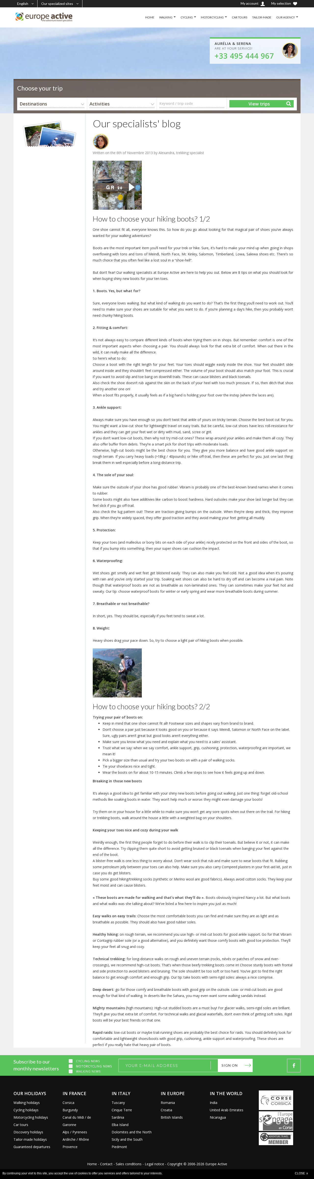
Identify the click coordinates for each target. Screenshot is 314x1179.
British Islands (172, 1117)
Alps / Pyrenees (75, 1132)
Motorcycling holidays (30, 1117)
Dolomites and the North (132, 1132)
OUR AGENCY (285, 17)
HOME (149, 17)
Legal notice (154, 1164)
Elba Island (120, 1124)
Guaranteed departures (31, 1146)
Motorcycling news (94, 1066)
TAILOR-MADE (261, 17)
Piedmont (119, 1146)
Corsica (68, 1102)
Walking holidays (26, 1102)
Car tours (20, 1124)
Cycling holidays (26, 1110)
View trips (259, 104)
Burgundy (70, 1110)
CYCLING (187, 17)
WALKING (165, 17)
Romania (168, 1102)
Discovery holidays (28, 1132)
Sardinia (118, 1117)
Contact (106, 1164)
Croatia (166, 1110)
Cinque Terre (122, 1110)
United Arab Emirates (226, 1110)
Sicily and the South (127, 1139)
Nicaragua (218, 1117)
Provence (70, 1146)
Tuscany (118, 1102)
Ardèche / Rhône (76, 1139)
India (213, 1102)
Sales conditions (129, 1164)
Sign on (230, 1065)
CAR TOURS (239, 17)
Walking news (88, 1071)
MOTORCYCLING (212, 17)
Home (92, 1164)
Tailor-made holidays (30, 1139)
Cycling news (88, 1061)
